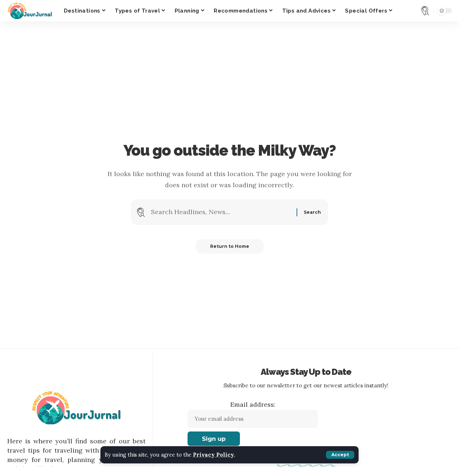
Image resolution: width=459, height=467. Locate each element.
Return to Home (229, 246)
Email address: (252, 404)
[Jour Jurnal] (29, 11)
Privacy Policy (213, 455)
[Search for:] (221, 212)
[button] (340, 455)
